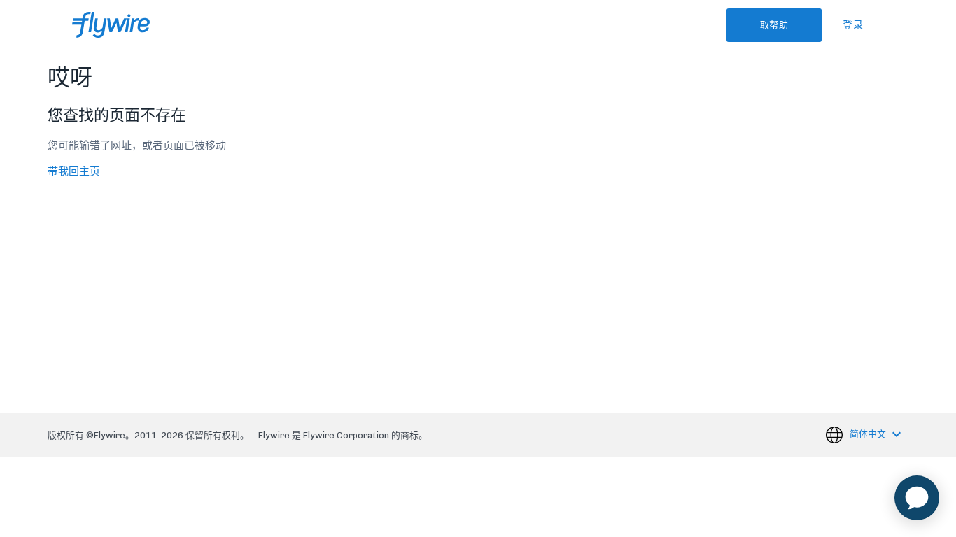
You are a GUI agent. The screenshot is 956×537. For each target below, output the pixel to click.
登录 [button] (853, 25)
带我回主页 (74, 171)
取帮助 (774, 25)
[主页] (111, 25)
